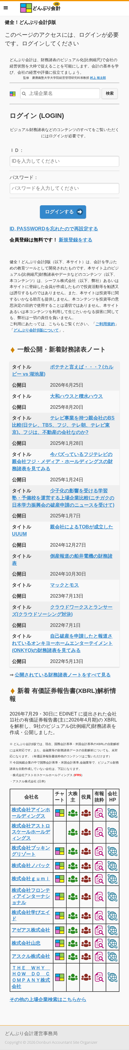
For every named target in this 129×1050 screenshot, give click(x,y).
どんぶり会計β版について (36, 330)
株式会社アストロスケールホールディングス (31, 832)
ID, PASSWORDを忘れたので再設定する (54, 228)
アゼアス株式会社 (31, 929)
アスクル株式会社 (31, 956)
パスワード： (24, 177)
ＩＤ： (17, 150)
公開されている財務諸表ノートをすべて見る (63, 674)
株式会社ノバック (31, 865)
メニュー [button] (6, 8)
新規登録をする (75, 239)
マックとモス (64, 585)
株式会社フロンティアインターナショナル (31, 896)
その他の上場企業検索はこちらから (48, 999)
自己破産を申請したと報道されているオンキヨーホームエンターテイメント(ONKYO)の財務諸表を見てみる (62, 643)
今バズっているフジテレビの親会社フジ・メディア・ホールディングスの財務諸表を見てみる (62, 461)
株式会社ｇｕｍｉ (31, 878)
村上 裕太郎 (98, 77)
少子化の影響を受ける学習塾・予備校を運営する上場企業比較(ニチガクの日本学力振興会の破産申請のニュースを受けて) (63, 498)
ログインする (59, 211)
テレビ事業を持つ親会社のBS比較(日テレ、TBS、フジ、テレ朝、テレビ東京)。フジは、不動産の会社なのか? (63, 425)
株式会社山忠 (26, 943)
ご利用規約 (105, 324)
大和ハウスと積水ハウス (76, 396)
